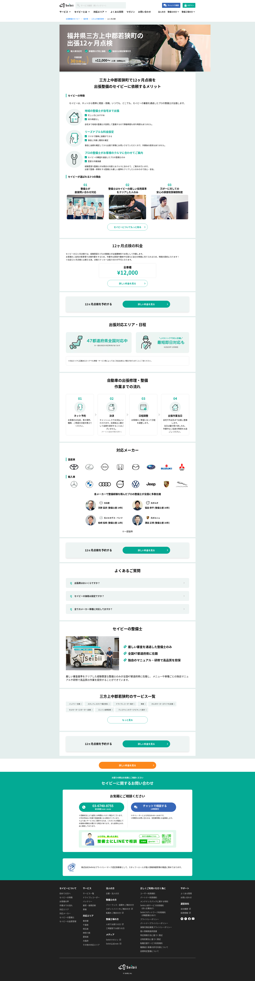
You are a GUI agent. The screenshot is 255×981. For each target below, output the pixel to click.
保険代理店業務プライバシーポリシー (156, 927)
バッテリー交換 (74, 704)
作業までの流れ (66, 905)
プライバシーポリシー (149, 919)
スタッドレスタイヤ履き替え (98, 704)
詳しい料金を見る (127, 283)
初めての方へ (65, 893)
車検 (142, 704)
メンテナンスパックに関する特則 (154, 901)
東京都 (85, 920)
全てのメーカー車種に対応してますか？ (91, 609)
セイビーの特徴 (66, 897)
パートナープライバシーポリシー (154, 923)
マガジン (130, 11)
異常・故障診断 (89, 905)
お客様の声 (64, 901)
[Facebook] (189, 919)
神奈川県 (86, 932)
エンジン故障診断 (104, 710)
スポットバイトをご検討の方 (118, 908)
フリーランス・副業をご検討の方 (120, 904)
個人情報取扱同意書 (148, 931)
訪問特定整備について (149, 951)
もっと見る (127, 720)
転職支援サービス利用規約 (151, 943)
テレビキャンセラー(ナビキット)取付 (131, 710)
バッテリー (87, 901)
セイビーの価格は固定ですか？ (87, 596)
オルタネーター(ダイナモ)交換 (162, 704)
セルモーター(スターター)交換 (80, 710)
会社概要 (184, 908)
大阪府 (85, 940)
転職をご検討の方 (113, 912)
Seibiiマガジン (112, 939)
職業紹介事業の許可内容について (154, 947)
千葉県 (85, 924)
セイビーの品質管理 (68, 921)
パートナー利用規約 (148, 897)
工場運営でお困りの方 (115, 928)
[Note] (182, 919)
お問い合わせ (144, 11)
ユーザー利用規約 (147, 893)
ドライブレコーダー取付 (124, 704)
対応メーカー (65, 913)
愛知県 (85, 936)
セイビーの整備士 (67, 917)
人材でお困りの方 (113, 924)
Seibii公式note (112, 943)
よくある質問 (116, 11)
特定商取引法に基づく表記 (151, 935)
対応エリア (64, 909)
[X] (185, 919)
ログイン (190, 5)
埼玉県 (85, 928)
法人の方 (161, 11)
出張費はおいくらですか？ (85, 583)
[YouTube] (193, 919)
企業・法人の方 (112, 893)
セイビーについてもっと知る (127, 227)
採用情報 (184, 912)
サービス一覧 (88, 893)
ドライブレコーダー (91, 897)
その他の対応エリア (91, 944)
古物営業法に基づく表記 (150, 939)
